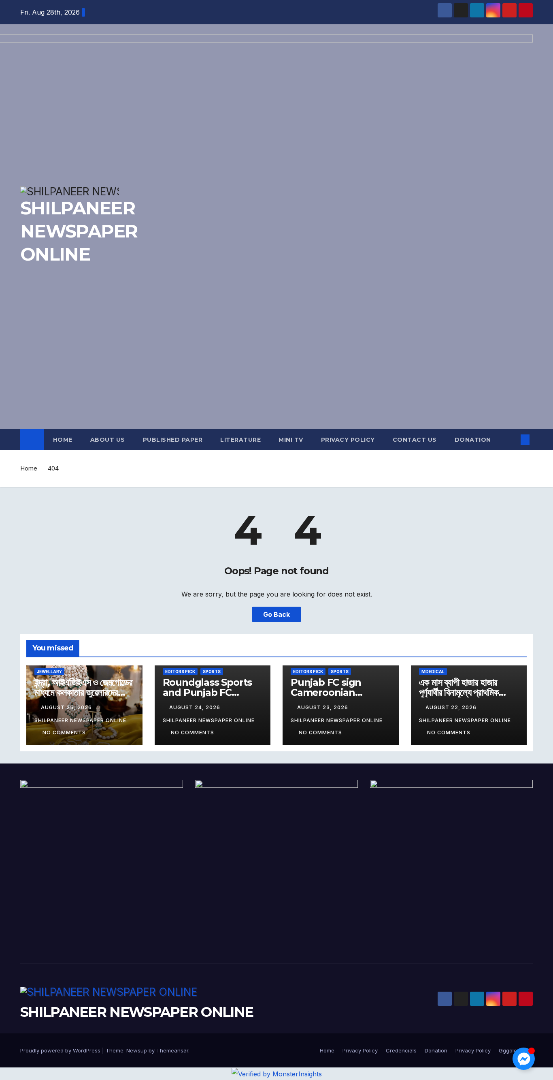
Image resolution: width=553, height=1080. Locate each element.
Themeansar (172, 1050)
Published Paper (173, 439)
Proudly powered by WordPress (61, 1050)
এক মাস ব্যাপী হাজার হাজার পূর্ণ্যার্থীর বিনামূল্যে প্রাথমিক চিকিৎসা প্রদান (459, 692)
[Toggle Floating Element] (524, 1059)
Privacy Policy (348, 439)
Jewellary (49, 671)
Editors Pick (180, 671)
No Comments (64, 732)
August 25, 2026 (67, 707)
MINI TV (291, 439)
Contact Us (415, 439)
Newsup (136, 1050)
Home (62, 439)
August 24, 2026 (195, 707)
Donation (473, 439)
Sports (212, 671)
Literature (240, 439)
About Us (107, 439)
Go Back (276, 614)
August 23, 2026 (323, 707)
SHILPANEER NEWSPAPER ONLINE (136, 1011)
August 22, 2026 (451, 707)
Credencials (401, 1050)
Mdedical (433, 671)
